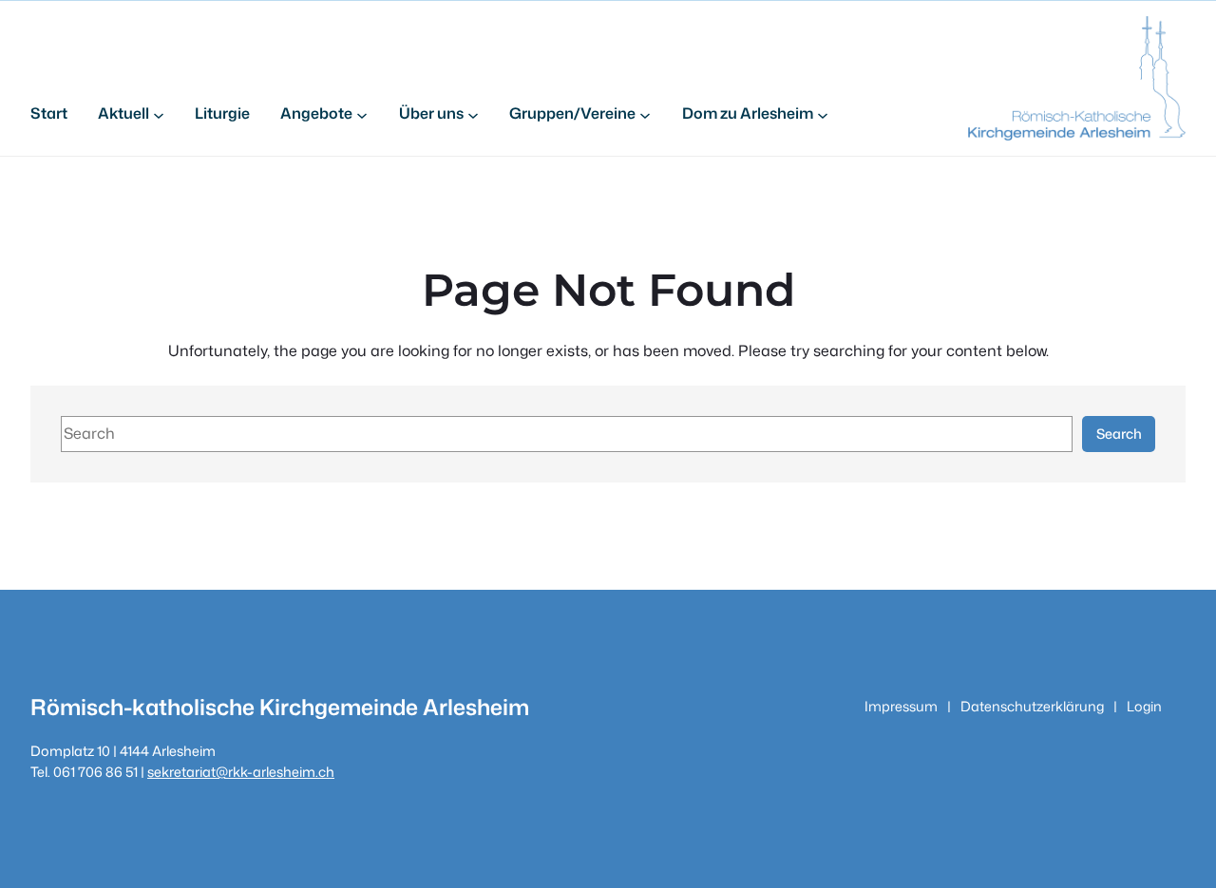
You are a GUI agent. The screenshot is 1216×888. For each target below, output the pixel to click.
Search (1119, 434)
